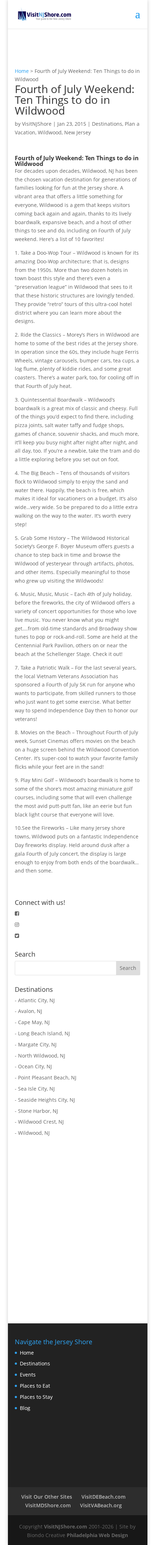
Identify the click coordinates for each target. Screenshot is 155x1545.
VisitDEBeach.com (103, 1496)
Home (22, 71)
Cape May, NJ (34, 1022)
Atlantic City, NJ (36, 1000)
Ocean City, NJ (35, 1066)
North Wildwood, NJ (41, 1055)
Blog (25, 1408)
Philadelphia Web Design (97, 1535)
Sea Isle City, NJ (36, 1088)
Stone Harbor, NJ (38, 1110)
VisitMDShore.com (48, 1505)
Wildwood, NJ (34, 1132)
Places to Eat (35, 1385)
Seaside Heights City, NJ (46, 1099)
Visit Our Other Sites (46, 1496)
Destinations (107, 123)
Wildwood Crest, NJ (41, 1121)
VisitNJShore (37, 123)
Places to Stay (36, 1396)
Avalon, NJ (30, 1011)
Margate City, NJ (37, 1044)
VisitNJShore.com (65, 1526)
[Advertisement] (77, 1225)
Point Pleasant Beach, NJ (47, 1077)
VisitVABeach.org (101, 1505)
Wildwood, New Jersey (64, 132)
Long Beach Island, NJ (44, 1033)
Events (28, 1374)
